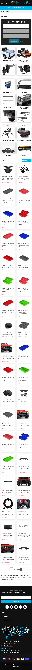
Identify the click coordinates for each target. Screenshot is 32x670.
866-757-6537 (8, 646)
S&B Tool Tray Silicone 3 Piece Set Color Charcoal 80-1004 (24, 334)
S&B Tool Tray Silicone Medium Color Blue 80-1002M (24, 245)
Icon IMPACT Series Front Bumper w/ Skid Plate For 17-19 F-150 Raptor (7, 178)
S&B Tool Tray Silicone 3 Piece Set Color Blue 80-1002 (24, 446)
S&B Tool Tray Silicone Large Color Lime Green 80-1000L (8, 468)
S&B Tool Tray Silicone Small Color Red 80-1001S (8, 267)
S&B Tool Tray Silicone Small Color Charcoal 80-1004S (24, 267)
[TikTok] (16, 607)
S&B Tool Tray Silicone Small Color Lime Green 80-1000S (24, 379)
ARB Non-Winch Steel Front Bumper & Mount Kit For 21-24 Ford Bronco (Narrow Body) (24, 468)
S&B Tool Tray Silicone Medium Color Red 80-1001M (8, 379)
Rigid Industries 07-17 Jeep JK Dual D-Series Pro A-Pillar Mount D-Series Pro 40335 (23, 178)
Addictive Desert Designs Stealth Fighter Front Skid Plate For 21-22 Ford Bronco (8, 401)
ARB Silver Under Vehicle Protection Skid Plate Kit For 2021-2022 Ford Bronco (24, 535)
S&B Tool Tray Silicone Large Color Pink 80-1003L (8, 245)
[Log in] (24, 3)
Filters (24, 160)
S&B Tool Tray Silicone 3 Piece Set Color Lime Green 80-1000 (8, 289)
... (14, 569)
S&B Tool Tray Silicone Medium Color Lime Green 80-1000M (24, 312)
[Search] (6, 3)
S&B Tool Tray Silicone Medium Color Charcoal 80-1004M (8, 423)
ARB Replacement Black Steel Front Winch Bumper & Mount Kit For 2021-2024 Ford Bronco (23, 401)
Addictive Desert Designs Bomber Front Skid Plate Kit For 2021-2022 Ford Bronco (8, 334)
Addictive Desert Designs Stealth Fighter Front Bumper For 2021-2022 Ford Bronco (24, 490)
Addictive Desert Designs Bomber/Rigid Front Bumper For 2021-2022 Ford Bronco (8, 356)
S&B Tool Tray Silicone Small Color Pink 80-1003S (8, 446)
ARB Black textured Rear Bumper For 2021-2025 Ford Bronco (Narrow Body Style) (8, 490)
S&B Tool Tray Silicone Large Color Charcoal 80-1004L (8, 200)
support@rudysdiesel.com (12, 648)
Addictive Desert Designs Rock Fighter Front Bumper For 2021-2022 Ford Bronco (8, 557)
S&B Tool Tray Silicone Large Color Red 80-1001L (8, 312)
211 (18, 569)
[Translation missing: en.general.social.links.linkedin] (25, 607)
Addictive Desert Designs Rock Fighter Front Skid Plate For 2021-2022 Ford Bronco (8, 535)
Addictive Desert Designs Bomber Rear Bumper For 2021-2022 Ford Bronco (24, 513)
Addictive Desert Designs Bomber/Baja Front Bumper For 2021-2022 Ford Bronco (24, 423)
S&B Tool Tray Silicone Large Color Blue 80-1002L (24, 356)
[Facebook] (7, 607)
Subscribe (16, 601)
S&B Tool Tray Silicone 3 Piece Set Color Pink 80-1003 (24, 289)
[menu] (2, 3)
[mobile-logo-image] (14, 3)
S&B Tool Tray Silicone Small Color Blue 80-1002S (8, 223)
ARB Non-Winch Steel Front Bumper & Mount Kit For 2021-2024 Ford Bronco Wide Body (24, 557)
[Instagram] (11, 607)
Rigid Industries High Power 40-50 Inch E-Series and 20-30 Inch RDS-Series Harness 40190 (8, 513)
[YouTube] (20, 607)
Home (2, 11)
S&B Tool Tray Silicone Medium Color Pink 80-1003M (24, 200)
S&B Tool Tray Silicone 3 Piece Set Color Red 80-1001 (24, 223)
